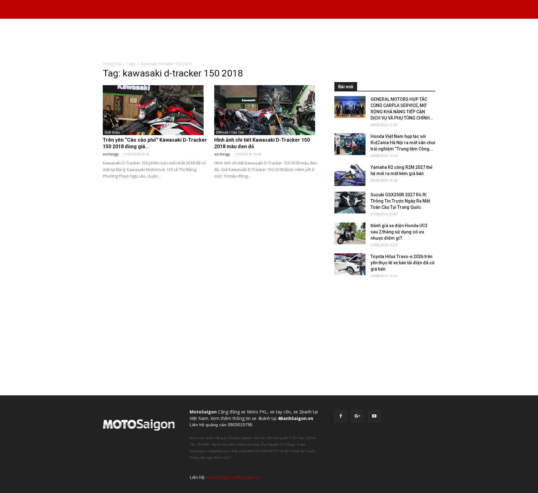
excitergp (111, 154)
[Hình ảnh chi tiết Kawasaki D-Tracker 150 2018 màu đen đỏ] (266, 110)
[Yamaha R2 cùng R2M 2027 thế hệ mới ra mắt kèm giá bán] (350, 175)
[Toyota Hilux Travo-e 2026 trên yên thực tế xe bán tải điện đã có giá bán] (350, 264)
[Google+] (357, 416)
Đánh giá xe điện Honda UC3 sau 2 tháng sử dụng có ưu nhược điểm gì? (398, 232)
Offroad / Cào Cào (230, 132)
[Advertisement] (269, 40)
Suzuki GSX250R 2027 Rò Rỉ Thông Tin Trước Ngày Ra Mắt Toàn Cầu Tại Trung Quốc (400, 201)
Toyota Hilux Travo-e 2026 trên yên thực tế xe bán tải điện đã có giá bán (402, 262)
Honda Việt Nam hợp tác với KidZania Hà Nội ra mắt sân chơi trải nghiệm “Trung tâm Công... (402, 142)
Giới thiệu (112, 132)
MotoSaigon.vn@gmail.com (234, 477)
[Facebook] (340, 416)
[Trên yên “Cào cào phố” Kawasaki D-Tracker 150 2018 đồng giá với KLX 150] (155, 110)
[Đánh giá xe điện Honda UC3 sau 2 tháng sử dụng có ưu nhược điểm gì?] (350, 233)
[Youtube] (374, 416)
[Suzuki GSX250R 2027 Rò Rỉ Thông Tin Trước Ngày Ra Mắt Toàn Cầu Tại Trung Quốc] (350, 202)
